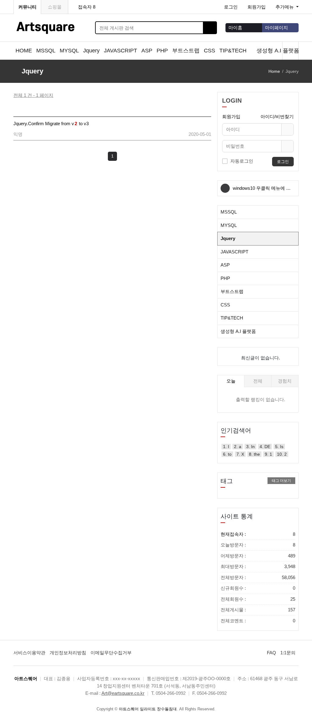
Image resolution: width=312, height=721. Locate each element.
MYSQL (69, 51)
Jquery (91, 51)
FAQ (271, 652)
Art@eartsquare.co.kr (122, 693)
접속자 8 (86, 6)
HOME (24, 51)
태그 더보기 (281, 481)
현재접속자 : (258, 534)
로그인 (231, 6)
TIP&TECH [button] (232, 317)
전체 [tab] (257, 380)
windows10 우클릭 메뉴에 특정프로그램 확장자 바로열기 (262, 191)
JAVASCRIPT (120, 51)
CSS (209, 51)
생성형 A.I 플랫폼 (279, 51)
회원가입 (256, 6)
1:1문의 (288, 652)
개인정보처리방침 (68, 652)
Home (274, 71)
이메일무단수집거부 (111, 652)
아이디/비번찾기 (277, 116)
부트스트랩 (186, 51)
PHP (162, 51)
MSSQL (45, 51)
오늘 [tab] (231, 380)
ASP (146, 51)
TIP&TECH (233, 51)
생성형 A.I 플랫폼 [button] (238, 331)
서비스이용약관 (29, 652)
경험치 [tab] (285, 380)
